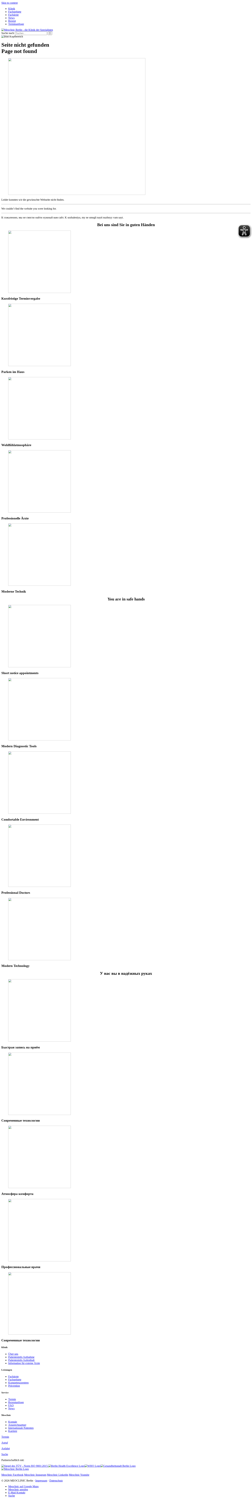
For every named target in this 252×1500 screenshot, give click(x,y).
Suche (4, 1454)
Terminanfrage (16, 24)
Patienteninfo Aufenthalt (21, 1360)
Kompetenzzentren (18, 1382)
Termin (12, 1399)
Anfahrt (5, 1448)
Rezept (12, 20)
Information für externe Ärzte (24, 1363)
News (11, 17)
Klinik (11, 8)
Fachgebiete (14, 11)
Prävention (14, 1385)
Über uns (13, 1353)
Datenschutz (56, 1480)
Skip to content (9, 2)
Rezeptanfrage (16, 1402)
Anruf (4, 1442)
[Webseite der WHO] (93, 1465)
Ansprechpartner (17, 1424)
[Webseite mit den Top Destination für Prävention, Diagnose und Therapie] (66, 1465)
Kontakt (12, 1421)
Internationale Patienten (21, 1428)
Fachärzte (13, 14)
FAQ (11, 1405)
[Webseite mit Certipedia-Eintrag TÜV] (24, 1465)
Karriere (12, 1431)
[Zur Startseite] (27, 29)
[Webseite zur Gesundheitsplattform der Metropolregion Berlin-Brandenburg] (118, 1465)
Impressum (41, 1480)
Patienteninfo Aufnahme (21, 1357)
